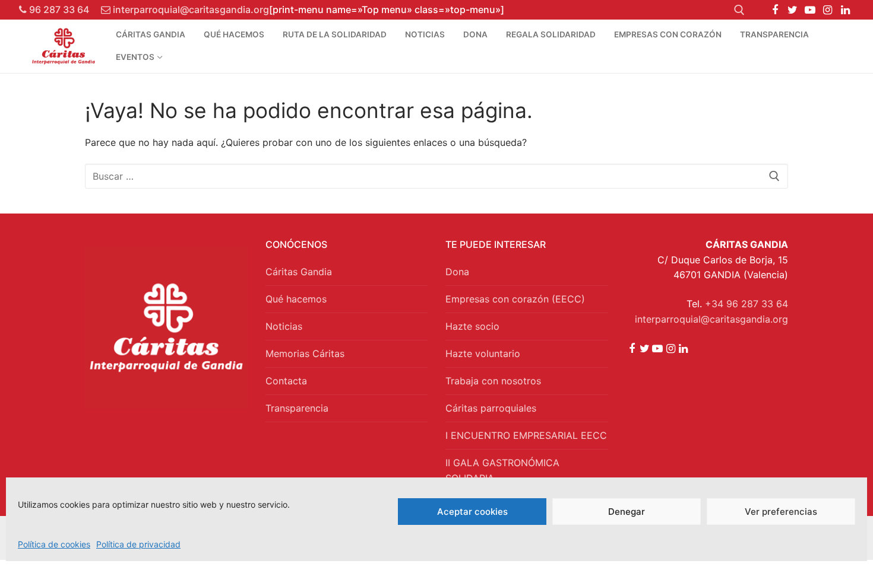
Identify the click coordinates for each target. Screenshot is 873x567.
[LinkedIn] (845, 10)
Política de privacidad (138, 544)
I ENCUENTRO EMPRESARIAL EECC (526, 435)
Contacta (286, 381)
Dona (457, 272)
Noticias (283, 326)
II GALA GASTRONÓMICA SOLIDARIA (502, 470)
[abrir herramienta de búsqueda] (739, 10)
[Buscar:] (436, 176)
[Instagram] (827, 10)
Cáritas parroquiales (490, 408)
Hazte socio (472, 326)
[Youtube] (810, 10)
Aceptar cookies (472, 511)
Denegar (626, 511)
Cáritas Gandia (298, 272)
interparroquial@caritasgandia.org (189, 9)
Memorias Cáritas (304, 353)
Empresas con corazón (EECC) (515, 299)
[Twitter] (792, 10)
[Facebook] (775, 10)
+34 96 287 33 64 (746, 304)
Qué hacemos (296, 299)
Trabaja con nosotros (493, 381)
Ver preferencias (781, 511)
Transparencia (296, 408)
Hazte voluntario (482, 353)
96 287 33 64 (58, 9)
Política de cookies (54, 544)
